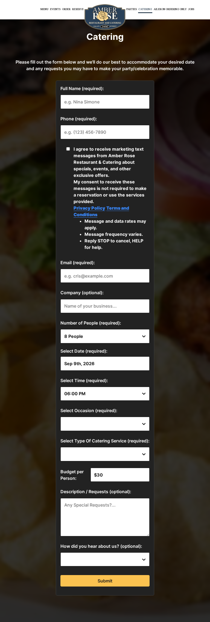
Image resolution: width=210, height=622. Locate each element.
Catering (145, 9)
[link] (105, 17)
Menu (44, 9)
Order (66, 9)
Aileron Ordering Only (170, 9)
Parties (131, 9)
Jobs (191, 9)
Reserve (78, 9)
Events (55, 9)
